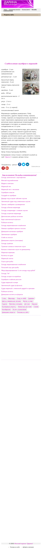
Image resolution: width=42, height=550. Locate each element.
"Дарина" (8, 157)
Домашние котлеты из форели (12, 294)
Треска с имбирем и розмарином (13, 204)
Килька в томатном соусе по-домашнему (15, 249)
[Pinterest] (3, 169)
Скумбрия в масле (7, 192)
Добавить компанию (28, 547)
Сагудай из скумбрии (8, 195)
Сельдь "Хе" (5, 273)
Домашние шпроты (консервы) (12, 240)
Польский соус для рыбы (10, 267)
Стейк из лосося (7, 237)
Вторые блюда (26, 9)
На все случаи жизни (19, 309)
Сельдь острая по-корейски (11, 276)
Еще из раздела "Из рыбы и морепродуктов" (19, 175)
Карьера (34, 304)
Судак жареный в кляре (9, 282)
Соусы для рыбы (7, 261)
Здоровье (31, 298)
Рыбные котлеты (7, 222)
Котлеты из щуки (7, 255)
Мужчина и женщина (15, 304)
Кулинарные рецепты (14, 9)
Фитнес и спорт (28, 301)
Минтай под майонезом (9, 180)
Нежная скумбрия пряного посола (13, 228)
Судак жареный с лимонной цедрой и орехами (17, 288)
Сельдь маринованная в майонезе (13, 225)
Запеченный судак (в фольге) (11, 285)
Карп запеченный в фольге (10, 219)
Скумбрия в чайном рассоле (11, 279)
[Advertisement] (21, 39)
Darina (5, 9)
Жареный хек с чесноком (10, 189)
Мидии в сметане (7, 183)
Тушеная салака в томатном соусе (13, 246)
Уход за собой (21, 298)
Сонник (36, 307)
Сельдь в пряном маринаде (11, 213)
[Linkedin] (27, 165)
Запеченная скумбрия (9, 234)
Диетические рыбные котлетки (12, 216)
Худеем (4, 304)
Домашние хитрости (8, 312)
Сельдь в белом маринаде (10, 207)
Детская (27, 304)
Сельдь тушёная (7, 243)
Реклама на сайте (23, 312)
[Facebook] (19, 165)
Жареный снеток (7, 258)
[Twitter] (23, 165)
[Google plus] (7, 169)
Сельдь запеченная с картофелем (13, 177)
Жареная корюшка (8, 252)
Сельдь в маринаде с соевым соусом (14, 210)
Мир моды (11, 298)
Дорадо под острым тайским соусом (14, 198)
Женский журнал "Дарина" (23, 543)
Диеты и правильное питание (11, 301)
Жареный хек (6, 186)
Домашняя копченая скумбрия (12, 231)
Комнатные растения (25, 307)
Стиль (4, 298)
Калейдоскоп (6, 309)
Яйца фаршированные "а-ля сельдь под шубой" (18, 270)
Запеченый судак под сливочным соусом (15, 201)
